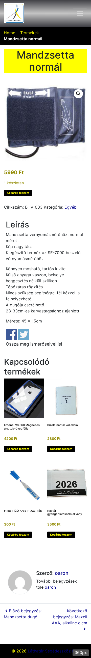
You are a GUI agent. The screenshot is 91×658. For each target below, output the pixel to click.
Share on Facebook (11, 334)
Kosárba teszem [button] (18, 449)
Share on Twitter (23, 334)
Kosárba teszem (18, 193)
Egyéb (70, 207)
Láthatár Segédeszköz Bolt (54, 650)
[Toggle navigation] (80, 13)
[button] (78, 93)
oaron (61, 573)
